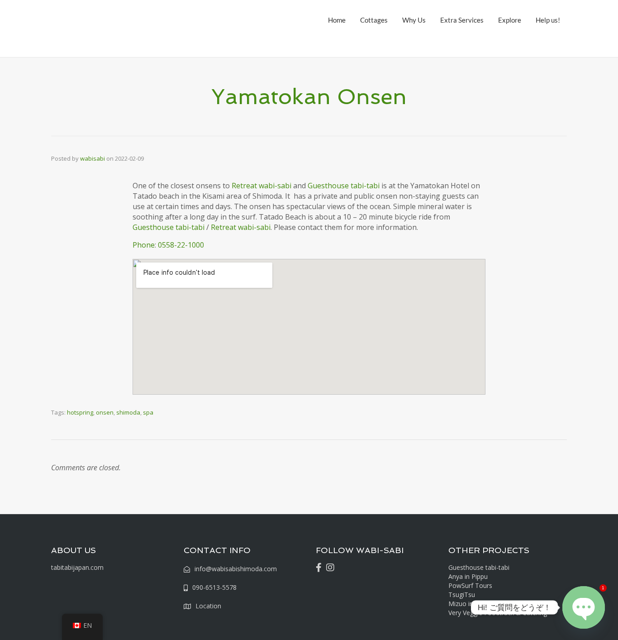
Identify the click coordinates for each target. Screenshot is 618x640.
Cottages (374, 20)
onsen (105, 412)
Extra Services (462, 20)
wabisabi (92, 158)
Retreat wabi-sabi (261, 186)
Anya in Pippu (468, 576)
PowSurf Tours (470, 585)
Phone (144, 245)
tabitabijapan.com (77, 567)
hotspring (80, 412)
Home (337, 20)
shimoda (128, 412)
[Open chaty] (583, 607)
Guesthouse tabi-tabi (344, 186)
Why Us (414, 20)
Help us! (548, 20)
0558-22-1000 (181, 245)
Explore (509, 20)
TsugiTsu (461, 594)
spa (148, 412)
